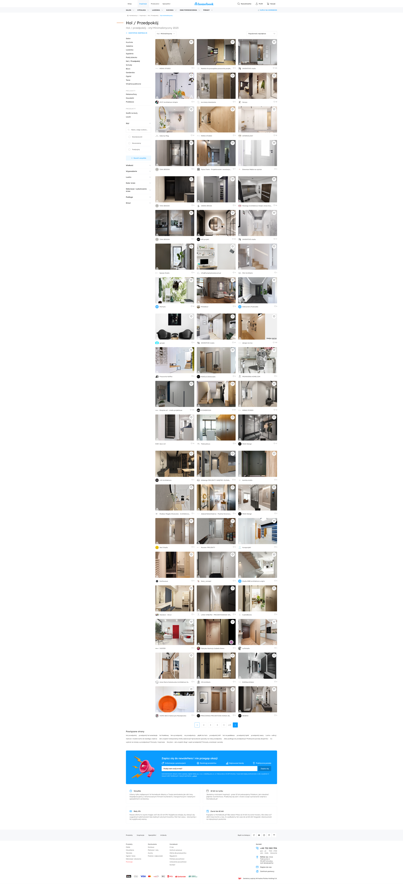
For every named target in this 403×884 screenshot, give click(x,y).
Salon (128, 38)
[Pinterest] (269, 835)
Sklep (130, 4)
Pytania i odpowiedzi (155, 856)
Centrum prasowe (176, 850)
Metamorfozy (131, 94)
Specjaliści (166, 4)
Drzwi (128, 203)
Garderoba (130, 72)
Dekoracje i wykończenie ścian (136, 190)
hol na (229, 735)
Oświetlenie (130, 850)
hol (164, 735)
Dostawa (151, 847)
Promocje (129, 862)
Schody (129, 65)
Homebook (174, 844)
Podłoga (129, 197)
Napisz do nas (266, 867)
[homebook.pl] (204, 4)
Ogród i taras (130, 856)
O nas (172, 847)
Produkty (129, 835)
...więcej (194, 776)
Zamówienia (152, 844)
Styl (127, 123)
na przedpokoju (190, 735)
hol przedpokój (131, 735)
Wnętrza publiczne (133, 84)
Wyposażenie (131, 171)
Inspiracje (143, 4)
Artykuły (163, 835)
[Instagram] (264, 835)
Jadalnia (129, 46)
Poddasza (130, 102)
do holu (203, 735)
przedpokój (177, 735)
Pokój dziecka (131, 57)
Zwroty (150, 853)
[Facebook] (254, 835)
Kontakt (172, 865)
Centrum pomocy (267, 871)
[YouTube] (259, 835)
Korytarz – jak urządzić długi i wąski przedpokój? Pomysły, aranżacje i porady (195, 742)
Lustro (128, 177)
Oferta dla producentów (178, 853)
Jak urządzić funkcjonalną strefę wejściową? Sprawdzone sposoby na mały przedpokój (190, 739)
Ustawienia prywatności (178, 862)
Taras (128, 80)
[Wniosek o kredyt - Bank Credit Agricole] (192, 876)
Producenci (155, 4)
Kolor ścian (130, 183)
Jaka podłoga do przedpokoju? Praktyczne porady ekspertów (246, 739)
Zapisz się (265, 769)
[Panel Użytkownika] (259, 4)
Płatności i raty (153, 850)
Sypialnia (129, 54)
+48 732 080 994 (268, 848)
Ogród (128, 76)
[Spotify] (274, 835)
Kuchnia (129, 42)
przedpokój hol (148, 735)
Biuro (128, 69)
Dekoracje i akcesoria (133, 859)
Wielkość (129, 165)
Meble (128, 847)
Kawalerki (130, 98)
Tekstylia (129, 853)
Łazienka (129, 50)
